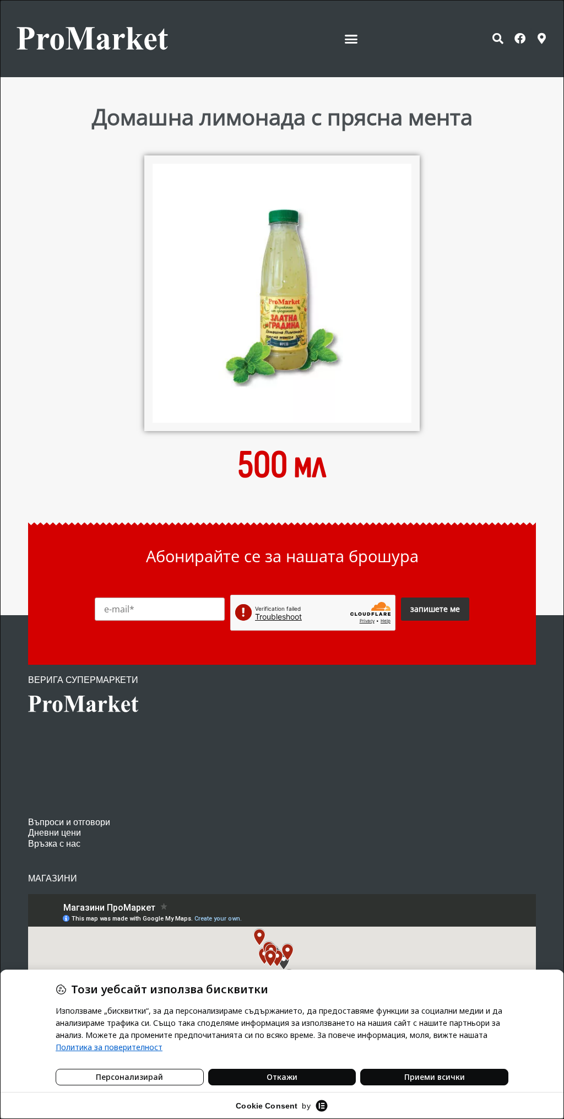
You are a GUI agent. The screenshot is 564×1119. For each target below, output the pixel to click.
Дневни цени (54, 832)
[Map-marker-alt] (542, 39)
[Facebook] (520, 39)
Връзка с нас (54, 843)
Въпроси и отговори (69, 822)
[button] (351, 38)
